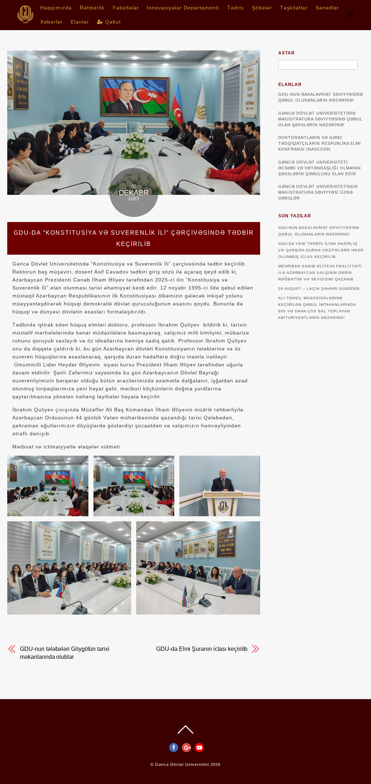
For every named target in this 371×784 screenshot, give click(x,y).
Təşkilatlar (294, 8)
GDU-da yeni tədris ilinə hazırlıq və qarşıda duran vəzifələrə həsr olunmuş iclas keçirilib (320, 250)
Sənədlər (327, 8)
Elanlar (80, 22)
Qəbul (112, 22)
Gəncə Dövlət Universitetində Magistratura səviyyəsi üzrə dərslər (318, 192)
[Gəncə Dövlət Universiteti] (25, 21)
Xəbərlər (51, 22)
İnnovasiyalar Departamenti (183, 8)
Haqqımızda (56, 8)
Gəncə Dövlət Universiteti (182, 764)
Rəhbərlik (92, 8)
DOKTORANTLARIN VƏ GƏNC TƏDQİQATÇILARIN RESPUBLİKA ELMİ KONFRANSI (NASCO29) (319, 143)
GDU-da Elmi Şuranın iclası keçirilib (201, 649)
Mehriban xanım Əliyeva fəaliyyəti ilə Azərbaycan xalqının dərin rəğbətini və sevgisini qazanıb (320, 272)
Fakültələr (126, 8)
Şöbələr (262, 8)
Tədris (235, 8)
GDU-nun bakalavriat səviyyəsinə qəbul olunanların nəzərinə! (320, 97)
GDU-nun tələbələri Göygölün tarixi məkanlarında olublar (64, 653)
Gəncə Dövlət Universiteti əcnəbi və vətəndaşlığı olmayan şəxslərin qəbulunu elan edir (319, 168)
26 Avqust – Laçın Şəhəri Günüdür (319, 289)
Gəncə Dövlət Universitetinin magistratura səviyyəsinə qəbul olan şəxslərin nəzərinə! (320, 119)
